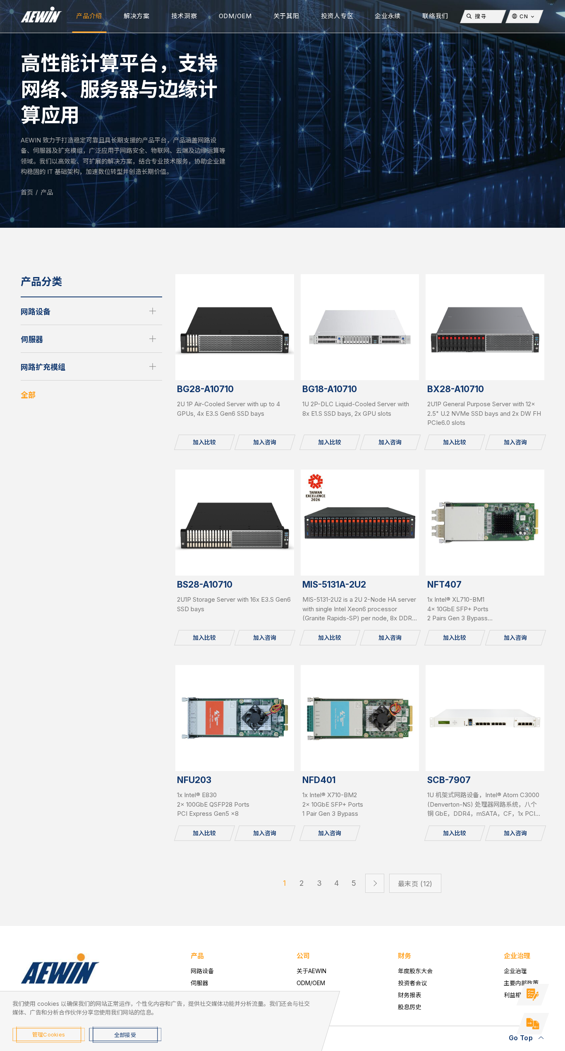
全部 (28, 395)
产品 (47, 192)
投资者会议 (412, 982)
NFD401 (318, 780)
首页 (27, 192)
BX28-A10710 (455, 389)
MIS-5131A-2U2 (334, 584)
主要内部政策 (521, 982)
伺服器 (32, 339)
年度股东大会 (415, 970)
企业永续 (388, 16)
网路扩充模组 (43, 367)
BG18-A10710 (329, 389)
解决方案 (137, 16)
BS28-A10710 (204, 584)
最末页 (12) (415, 884)
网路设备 (35, 311)
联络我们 (435, 16)
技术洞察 (184, 16)
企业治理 (515, 970)
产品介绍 (89, 16)
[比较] (532, 1023)
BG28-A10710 (205, 389)
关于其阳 (286, 16)
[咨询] (532, 994)
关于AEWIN (311, 970)
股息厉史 (409, 1006)
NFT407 (444, 584)
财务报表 (409, 994)
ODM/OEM (235, 16)
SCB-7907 (449, 780)
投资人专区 (337, 16)
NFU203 (194, 780)
